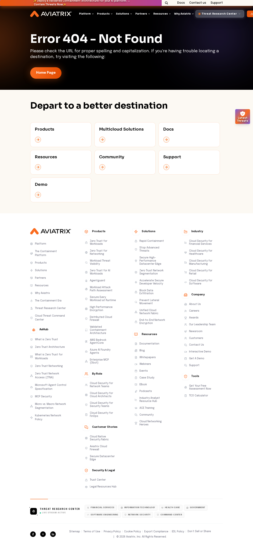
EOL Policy (178, 531)
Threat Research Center (60, 509)
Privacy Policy (112, 531)
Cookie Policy (132, 531)
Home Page (46, 72)
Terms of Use (92, 531)
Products (103, 13)
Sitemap (74, 531)
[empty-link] (60, 134)
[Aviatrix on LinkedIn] (53, 534)
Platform (85, 13)
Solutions (122, 13)
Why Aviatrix (182, 13)
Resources (160, 13)
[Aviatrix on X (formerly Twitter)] (43, 534)
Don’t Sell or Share (199, 531)
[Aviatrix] (51, 14)
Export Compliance (156, 531)
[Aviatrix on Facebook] (33, 534)
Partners (141, 13)
